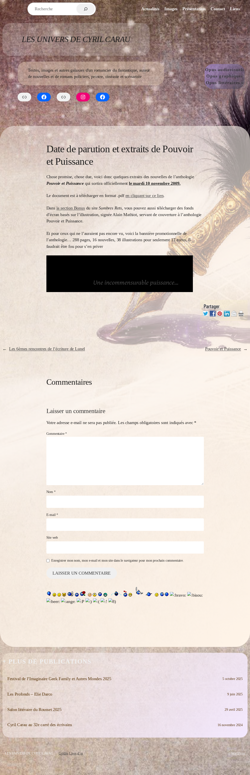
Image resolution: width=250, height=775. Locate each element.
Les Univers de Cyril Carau (76, 39)
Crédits (63, 753)
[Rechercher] (85, 9)
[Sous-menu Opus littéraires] (242, 82)
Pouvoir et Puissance (223, 348)
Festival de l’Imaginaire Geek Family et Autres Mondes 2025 (59, 678)
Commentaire (56, 434)
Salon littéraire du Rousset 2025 (34, 709)
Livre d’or (76, 753)
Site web (52, 537)
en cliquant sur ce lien (144, 195)
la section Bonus (70, 208)
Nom (51, 492)
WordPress (238, 753)
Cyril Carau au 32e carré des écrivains (39, 724)
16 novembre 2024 (230, 725)
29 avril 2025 (234, 709)
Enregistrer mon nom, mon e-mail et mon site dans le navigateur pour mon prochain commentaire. (117, 560)
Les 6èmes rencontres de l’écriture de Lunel (47, 348)
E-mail (52, 515)
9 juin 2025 (235, 694)
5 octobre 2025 (232, 679)
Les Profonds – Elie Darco (29, 694)
